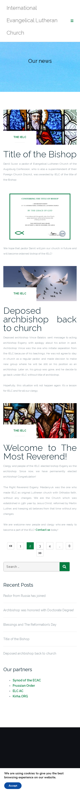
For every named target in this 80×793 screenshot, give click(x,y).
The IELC (19, 137)
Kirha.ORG (20, 696)
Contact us (43, 529)
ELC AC (18, 691)
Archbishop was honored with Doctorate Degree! (38, 610)
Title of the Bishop (40, 154)
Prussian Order (24, 685)
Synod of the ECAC (27, 680)
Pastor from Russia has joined (24, 596)
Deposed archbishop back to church (40, 319)
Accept (13, 785)
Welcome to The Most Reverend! (40, 452)
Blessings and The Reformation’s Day (29, 624)
